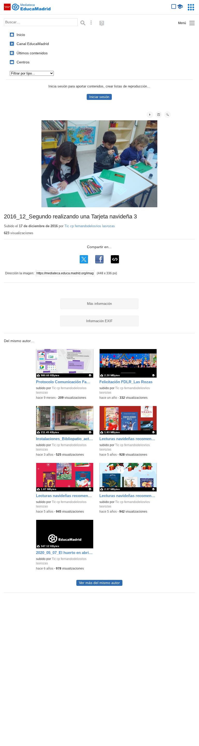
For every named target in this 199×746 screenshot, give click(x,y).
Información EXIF (99, 321)
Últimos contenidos (32, 53)
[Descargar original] (159, 115)
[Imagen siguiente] (150, 115)
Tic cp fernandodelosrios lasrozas (89, 226)
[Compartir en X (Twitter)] (84, 259)
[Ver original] (167, 115)
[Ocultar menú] (186, 23)
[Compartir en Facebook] (99, 259)
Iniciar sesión (99, 97)
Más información (99, 304)
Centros (23, 62)
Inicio (21, 35)
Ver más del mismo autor (99, 583)
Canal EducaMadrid (33, 44)
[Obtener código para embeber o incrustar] (115, 259)
